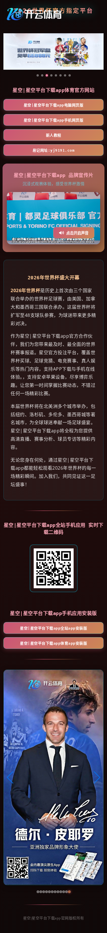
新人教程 (53, 135)
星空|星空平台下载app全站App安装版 (53, 628)
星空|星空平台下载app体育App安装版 (53, 643)
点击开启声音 (77, 233)
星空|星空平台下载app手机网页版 (54, 120)
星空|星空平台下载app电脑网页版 (54, 105)
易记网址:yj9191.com (54, 150)
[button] (10, 777)
